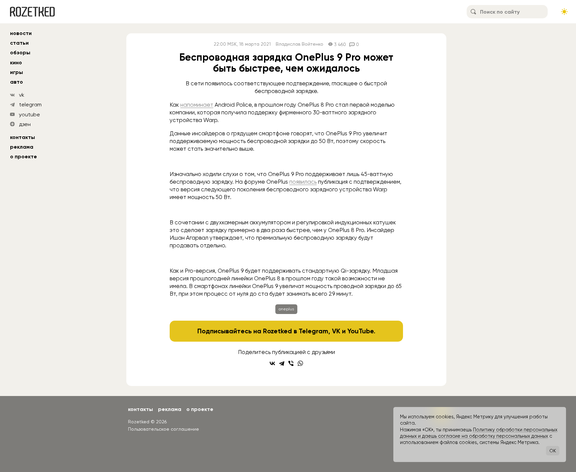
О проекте (23, 156)
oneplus (286, 309)
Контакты (22, 137)
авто (16, 82)
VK (336, 331)
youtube (29, 114)
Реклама (21, 147)
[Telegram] (282, 363)
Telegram (313, 331)
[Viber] (291, 363)
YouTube (360, 331)
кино (16, 62)
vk (21, 95)
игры (16, 72)
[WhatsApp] (300, 363)
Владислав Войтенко (299, 44)
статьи (19, 43)
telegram (30, 104)
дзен (25, 124)
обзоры (20, 52)
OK (552, 450)
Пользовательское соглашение (163, 429)
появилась (303, 181)
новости (21, 33)
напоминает (196, 104)
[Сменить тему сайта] (564, 11)
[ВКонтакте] (272, 363)
